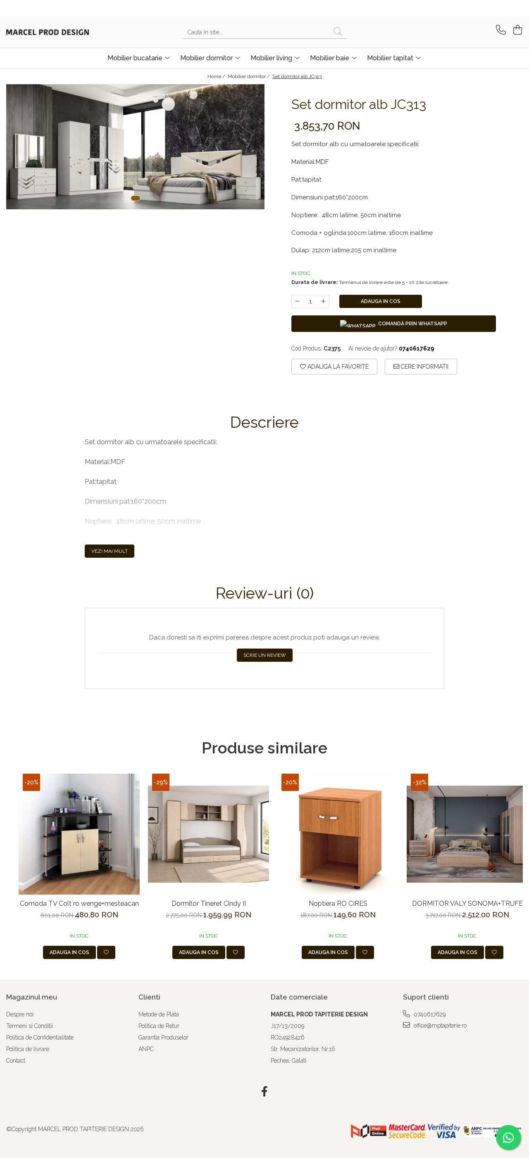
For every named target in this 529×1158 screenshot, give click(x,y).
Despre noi (19, 1014)
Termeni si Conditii (29, 1026)
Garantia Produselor (163, 1037)
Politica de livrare (27, 1049)
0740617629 (429, 1014)
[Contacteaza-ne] (499, 30)
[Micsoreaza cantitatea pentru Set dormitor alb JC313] (297, 301)
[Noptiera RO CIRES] (337, 834)
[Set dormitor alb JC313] (135, 146)
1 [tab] (136, 198)
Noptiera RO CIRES (338, 903)
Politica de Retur (158, 1026)
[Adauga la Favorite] (106, 952)
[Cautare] (337, 32)
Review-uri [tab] (265, 593)
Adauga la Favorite (337, 366)
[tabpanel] (135, 146)
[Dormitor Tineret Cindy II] (208, 834)
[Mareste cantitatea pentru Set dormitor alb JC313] (323, 301)
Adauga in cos (380, 301)
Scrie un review (264, 655)
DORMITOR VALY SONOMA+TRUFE (467, 903)
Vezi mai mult (109, 551)
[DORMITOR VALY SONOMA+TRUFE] (467, 834)
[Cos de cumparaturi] (516, 30)
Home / (216, 76)
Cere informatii (423, 366)
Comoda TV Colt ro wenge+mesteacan (79, 903)
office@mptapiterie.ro (439, 1025)
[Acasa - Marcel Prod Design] (47, 32)
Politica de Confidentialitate (40, 1037)
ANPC (146, 1049)
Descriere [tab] (264, 422)
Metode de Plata (158, 1014)
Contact (15, 1060)
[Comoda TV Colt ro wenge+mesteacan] (79, 834)
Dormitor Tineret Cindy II (209, 903)
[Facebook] (264, 1092)
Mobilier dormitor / (249, 76)
